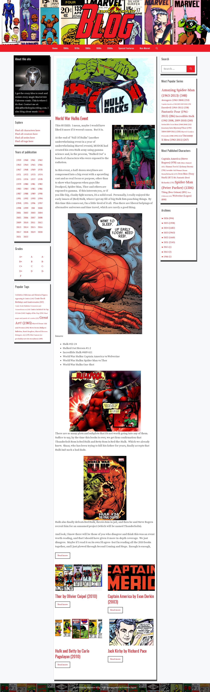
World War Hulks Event (71, 118)
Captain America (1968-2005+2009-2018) (176, 104)
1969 (33, 169)
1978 (40, 179)
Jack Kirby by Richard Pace (127, 651)
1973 (33, 174)
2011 (33, 222)
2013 (18, 227)
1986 (40, 188)
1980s (87, 48)
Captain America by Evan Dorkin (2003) (131, 599)
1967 (18, 169)
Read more (63, 555)
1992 (26, 198)
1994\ (18, 203)
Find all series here (25, 137)
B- (43, 261)
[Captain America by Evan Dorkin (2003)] (131, 588)
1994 (40, 198)
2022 (26, 236)
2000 (40, 208)
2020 (40, 232)
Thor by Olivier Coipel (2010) (76, 596)
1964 (26, 164)
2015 (33, 227)
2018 (26, 232)
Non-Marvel (145, 48)
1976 (26, 179)
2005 (18, 217)
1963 (18, 164)
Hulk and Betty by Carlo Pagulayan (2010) (72, 653)
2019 (33, 232)
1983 (18, 188)
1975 (18, 179)
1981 (33, 184)
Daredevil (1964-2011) (175, 107)
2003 (33, 212)
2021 (18, 236)
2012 (40, 222)
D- (43, 271)
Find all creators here (26, 134)
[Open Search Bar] (157, 48)
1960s (66, 48)
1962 (40, 160)
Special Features (126, 48)
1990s (98, 48)
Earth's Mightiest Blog (90, 687)
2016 (40, 227)
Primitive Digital (129, 687)
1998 (18, 208)
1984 (26, 188)
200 (33, 208)
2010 (26, 222)
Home (55, 48)
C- (43, 266)
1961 (33, 160)
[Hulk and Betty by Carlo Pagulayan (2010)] (78, 643)
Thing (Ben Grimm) (174, 192)
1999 (26, 208)
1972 (26, 174)
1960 (26, 160)
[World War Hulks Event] (105, 110)
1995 (26, 203)
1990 (40, 193)
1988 (26, 193)
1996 (33, 203)
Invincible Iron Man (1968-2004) (176, 124)
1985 (33, 188)
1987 (18, 193)
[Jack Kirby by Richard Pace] (131, 643)
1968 (26, 169)
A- (43, 256)
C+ (20, 266)
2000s (110, 48)
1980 (26, 184)
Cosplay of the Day (34, 313)
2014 (26, 227)
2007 (33, 217)
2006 (26, 217)
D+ (20, 271)
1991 (18, 198)
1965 (33, 164)
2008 (40, 217)
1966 (40, 164)
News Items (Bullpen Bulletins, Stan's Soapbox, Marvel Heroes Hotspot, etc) (31, 331)
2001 (18, 212)
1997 (40, 203)
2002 (26, 212)
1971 (18, 174)
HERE (41, 111)
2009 (18, 222)
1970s (76, 48)
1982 (40, 184)
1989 (33, 193)
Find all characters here (27, 130)
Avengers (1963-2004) (175, 100)
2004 (40, 212)
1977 (33, 179)
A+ (20, 256)
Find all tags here (24, 141)
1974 (40, 174)
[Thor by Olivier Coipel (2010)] (78, 588)
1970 (40, 169)
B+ (20, 261)
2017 (18, 232)
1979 (18, 184)
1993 (33, 198)
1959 (18, 160)
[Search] (191, 68)
